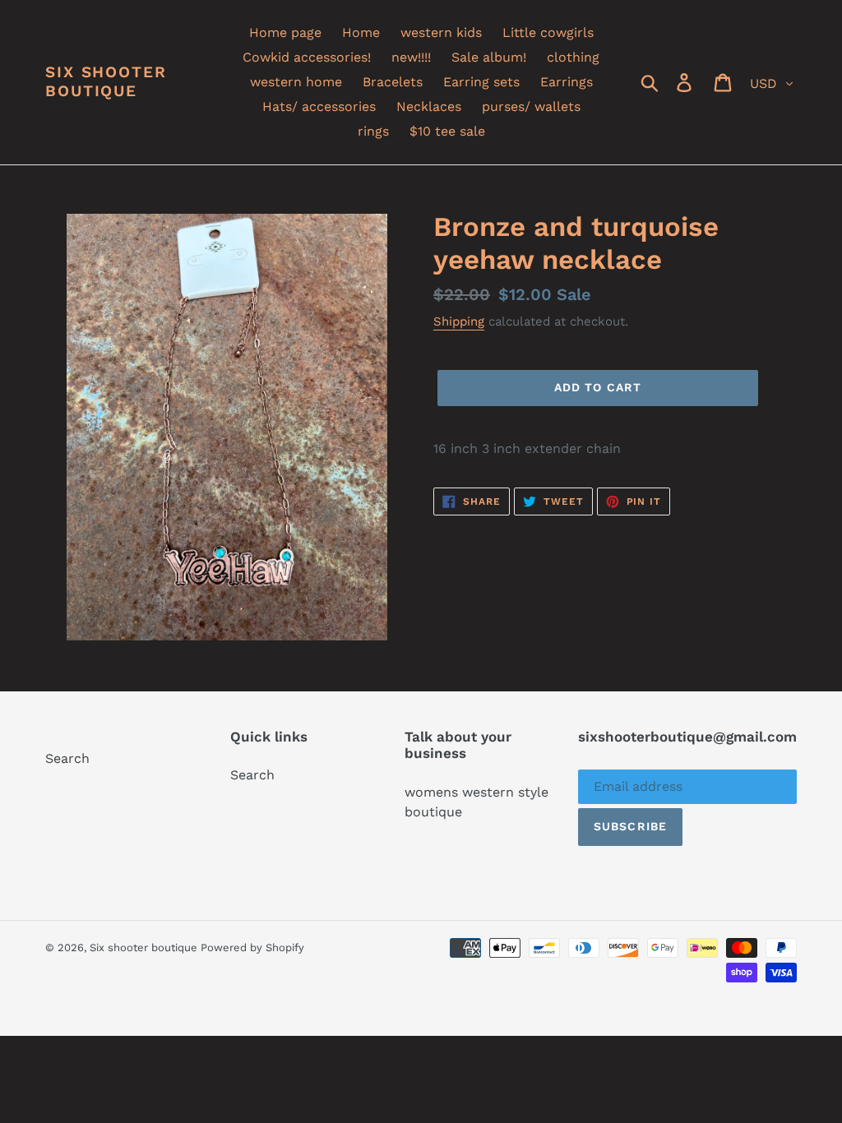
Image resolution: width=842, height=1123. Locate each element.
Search (67, 758)
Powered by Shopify (252, 947)
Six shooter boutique (106, 81)
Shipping (458, 321)
